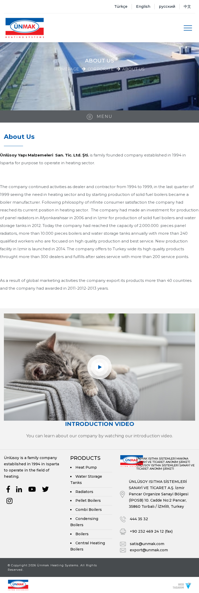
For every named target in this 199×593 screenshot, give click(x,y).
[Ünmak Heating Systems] (24, 27)
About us (133, 69)
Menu (103, 116)
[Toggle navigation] (188, 28)
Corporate (100, 69)
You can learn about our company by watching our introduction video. (99, 435)
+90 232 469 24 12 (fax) (151, 531)
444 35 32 (139, 519)
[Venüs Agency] (182, 585)
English (143, 6)
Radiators (84, 491)
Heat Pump (86, 467)
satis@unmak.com (147, 543)
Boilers (82, 534)
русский (167, 6)
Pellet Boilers (88, 500)
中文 (187, 6)
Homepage (66, 69)
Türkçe (120, 6)
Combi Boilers (88, 509)
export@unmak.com (149, 550)
